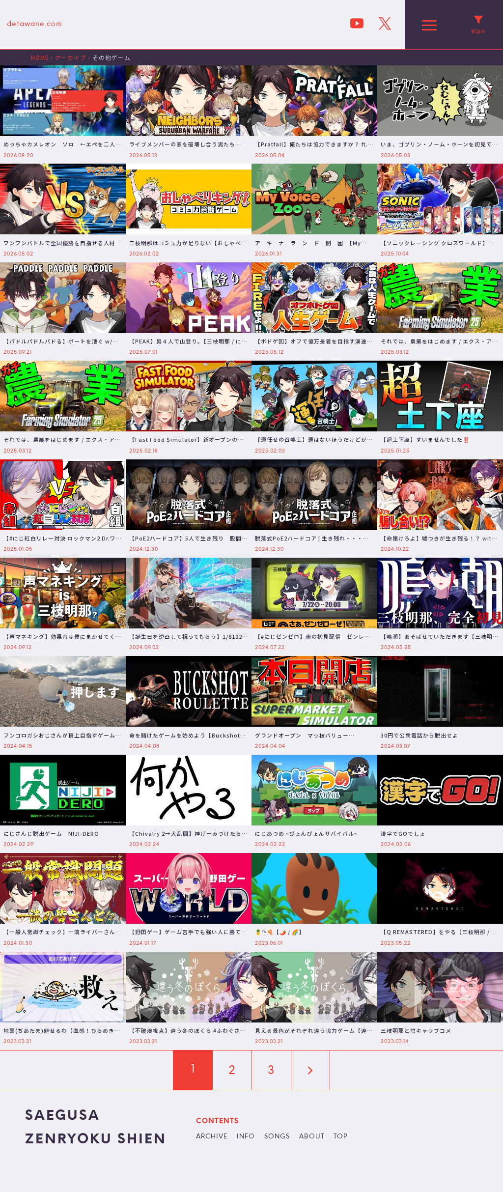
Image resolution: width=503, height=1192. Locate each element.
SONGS (277, 1137)
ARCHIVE (211, 1137)
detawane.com (34, 24)
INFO (246, 1137)
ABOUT (312, 1137)
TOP (341, 1137)
